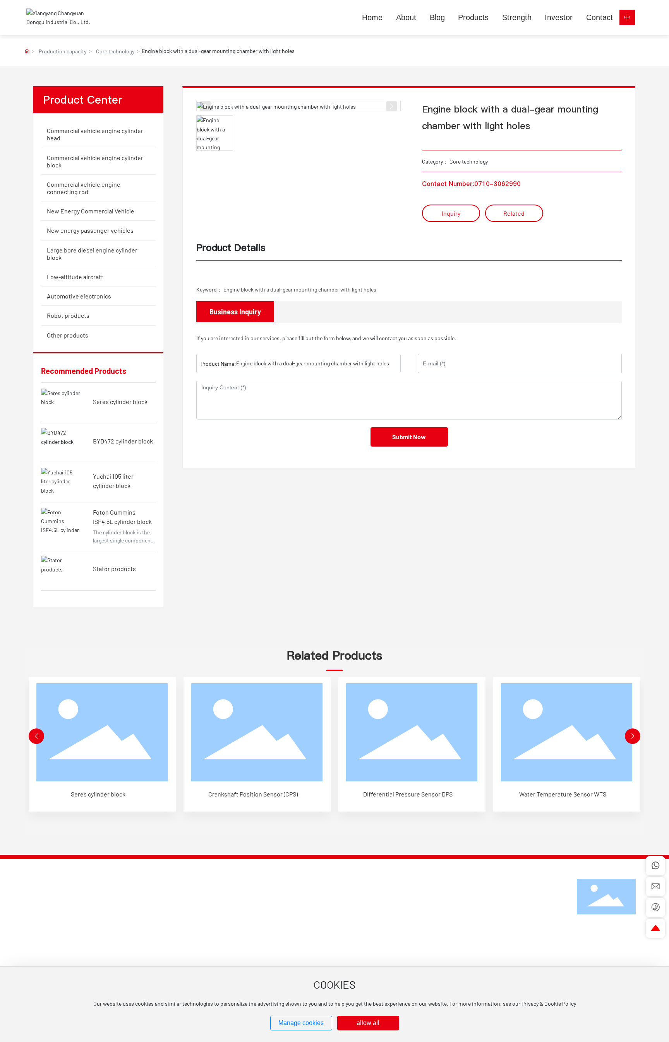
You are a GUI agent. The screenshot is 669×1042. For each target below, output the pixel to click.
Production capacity (62, 51)
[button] (36, 736)
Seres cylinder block (120, 401)
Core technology (115, 51)
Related (514, 213)
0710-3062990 (497, 183)
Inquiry (451, 213)
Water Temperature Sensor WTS (562, 794)
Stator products (114, 568)
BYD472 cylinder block (123, 441)
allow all (368, 1023)
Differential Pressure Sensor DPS (408, 794)
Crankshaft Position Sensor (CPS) (253, 794)
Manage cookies (301, 1023)
